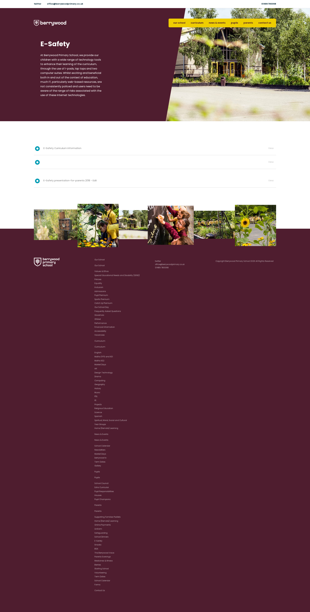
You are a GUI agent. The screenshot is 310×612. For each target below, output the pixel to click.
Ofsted (97, 319)
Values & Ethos (101, 271)
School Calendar (102, 446)
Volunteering (100, 572)
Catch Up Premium (103, 303)
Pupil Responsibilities (104, 491)
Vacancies (99, 335)
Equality (98, 283)
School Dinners (101, 537)
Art (95, 368)
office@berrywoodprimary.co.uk (65, 4)
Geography (99, 384)
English (97, 352)
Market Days (100, 364)
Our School (179, 22)
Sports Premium (101, 299)
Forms (97, 584)
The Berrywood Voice (104, 553)
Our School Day (101, 307)
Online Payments (102, 525)
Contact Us (264, 22)
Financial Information (104, 327)
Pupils (234, 22)
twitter (37, 4)
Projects (98, 404)
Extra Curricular (101, 487)
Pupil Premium (101, 295)
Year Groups (100, 424)
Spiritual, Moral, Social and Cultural (110, 420)
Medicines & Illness (103, 560)
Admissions (100, 291)
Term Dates (99, 462)
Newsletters (99, 450)
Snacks (97, 544)
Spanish (98, 416)
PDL (96, 396)
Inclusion (98, 287)
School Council (101, 483)
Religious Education (103, 408)
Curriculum (197, 22)
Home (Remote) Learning (106, 428)
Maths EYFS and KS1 (103, 356)
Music (97, 392)
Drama (97, 376)
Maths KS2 (99, 360)
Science (98, 412)
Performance (100, 323)
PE (95, 400)
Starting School (101, 568)
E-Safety (98, 541)
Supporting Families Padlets (107, 517)
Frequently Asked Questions (107, 311)
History (97, 388)
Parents (248, 22)
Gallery (97, 465)
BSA (96, 549)
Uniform (98, 529)
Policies (97, 279)
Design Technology (103, 372)
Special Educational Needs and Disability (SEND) (117, 275)
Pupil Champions (102, 499)
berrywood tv (100, 458)
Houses (98, 495)
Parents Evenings (102, 556)
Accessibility (100, 331)
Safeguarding (101, 533)
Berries (97, 565)
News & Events (217, 22)
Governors (99, 315)
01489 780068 (268, 4)
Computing (99, 380)
